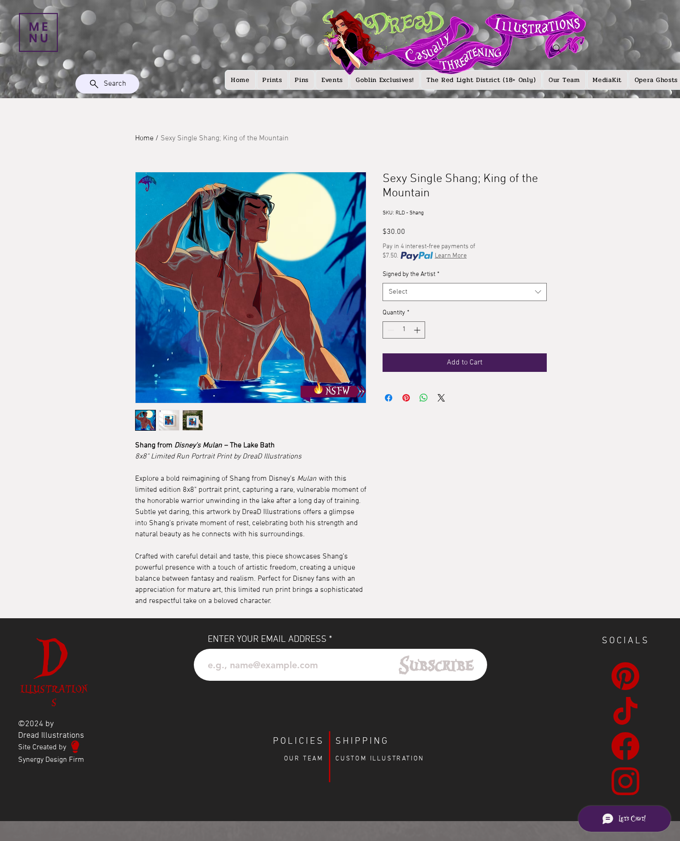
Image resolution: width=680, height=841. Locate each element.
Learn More (451, 256)
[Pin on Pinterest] (406, 397)
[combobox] (465, 292)
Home (144, 138)
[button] (38, 32)
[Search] (557, 48)
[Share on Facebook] (388, 397)
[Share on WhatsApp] (423, 397)
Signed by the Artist (411, 274)
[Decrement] (390, 330)
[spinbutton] (404, 330)
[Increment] (418, 330)
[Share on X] (441, 397)
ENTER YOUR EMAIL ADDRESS (267, 639)
